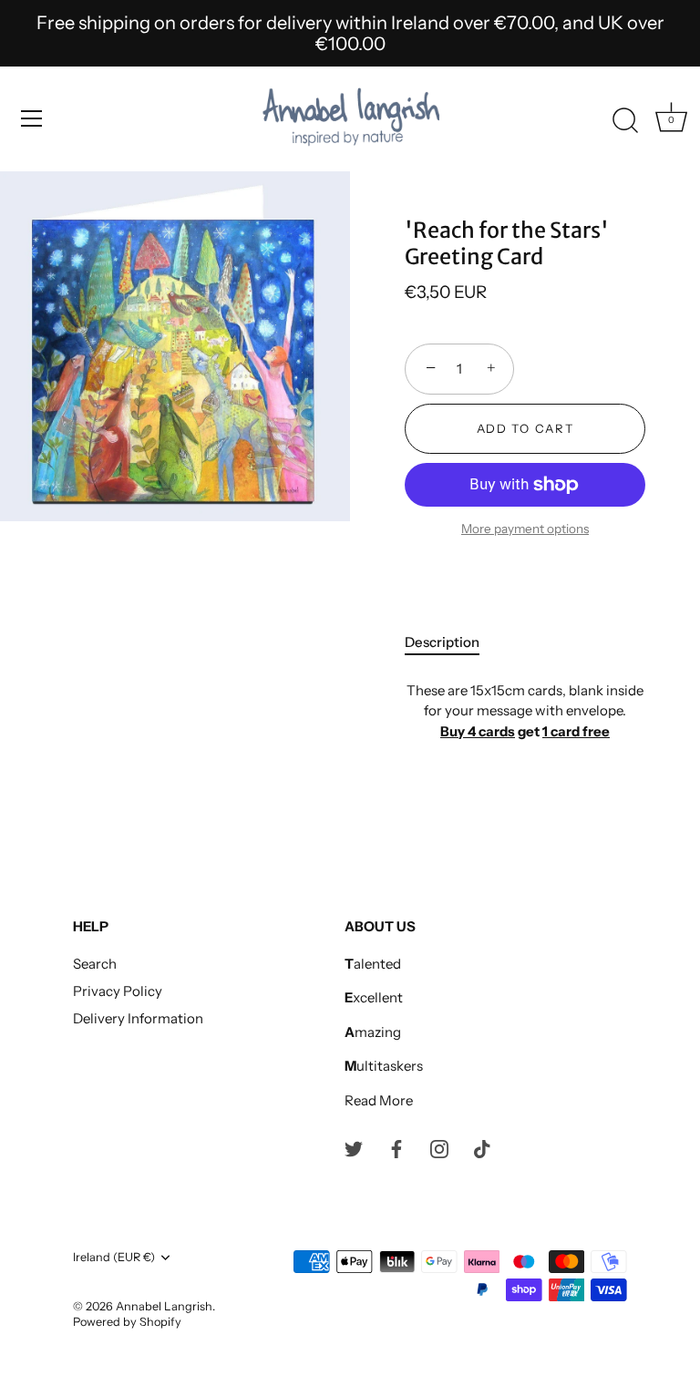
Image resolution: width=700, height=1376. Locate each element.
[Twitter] (354, 1147)
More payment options (525, 528)
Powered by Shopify (127, 1322)
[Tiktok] (482, 1147)
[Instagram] (439, 1147)
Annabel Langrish (164, 1306)
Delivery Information (138, 1018)
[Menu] (32, 118)
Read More (379, 1100)
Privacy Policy (117, 991)
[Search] (625, 121)
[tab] (451, 642)
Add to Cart (525, 428)
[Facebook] (396, 1147)
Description (442, 642)
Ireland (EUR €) (114, 1257)
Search (95, 963)
